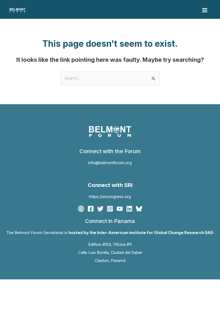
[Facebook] (90, 209)
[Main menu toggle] (205, 10)
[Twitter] (100, 209)
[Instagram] (110, 209)
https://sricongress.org (110, 196)
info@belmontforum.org (110, 162)
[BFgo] (81, 209)
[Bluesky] (139, 209)
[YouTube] (119, 209)
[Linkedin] (129, 209)
